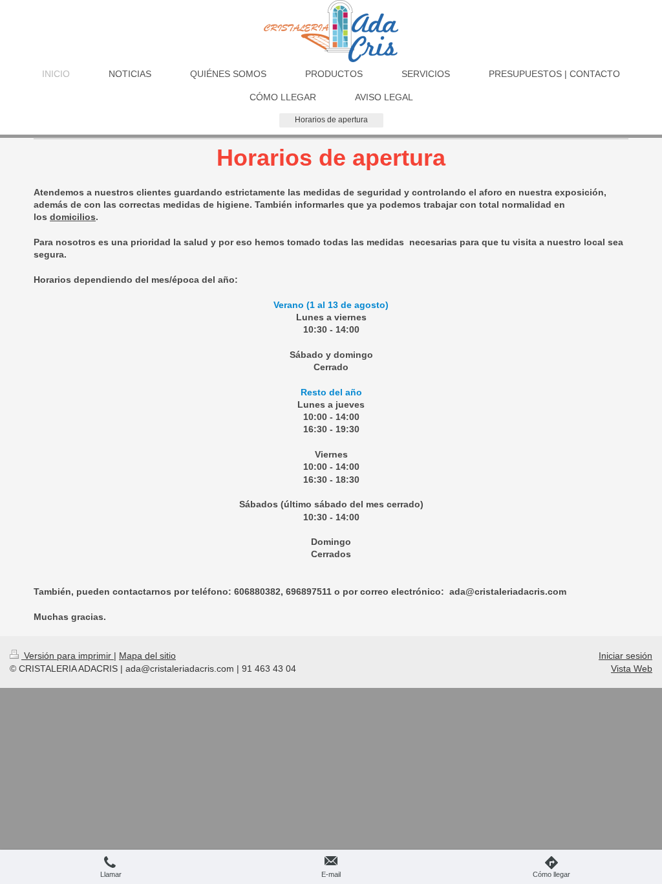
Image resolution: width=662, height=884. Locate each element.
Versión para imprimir (67, 655)
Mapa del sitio (147, 655)
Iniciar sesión (625, 655)
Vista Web (631, 668)
